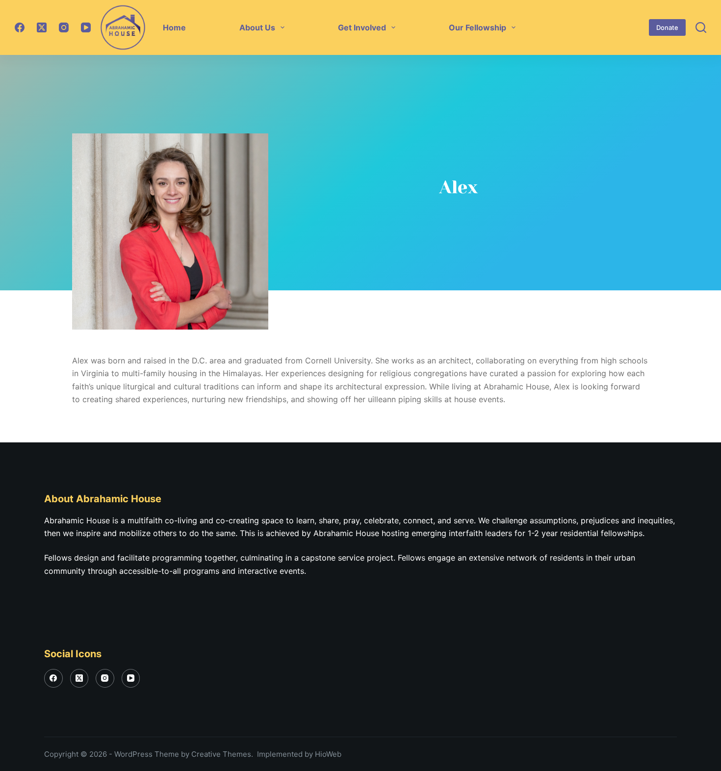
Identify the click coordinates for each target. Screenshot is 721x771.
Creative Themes (221, 754)
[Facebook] (20, 27)
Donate (667, 27)
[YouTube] (86, 27)
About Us (257, 27)
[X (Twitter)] (42, 27)
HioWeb (328, 754)
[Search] (700, 27)
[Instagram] (64, 27)
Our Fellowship (477, 27)
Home (174, 27)
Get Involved (362, 27)
